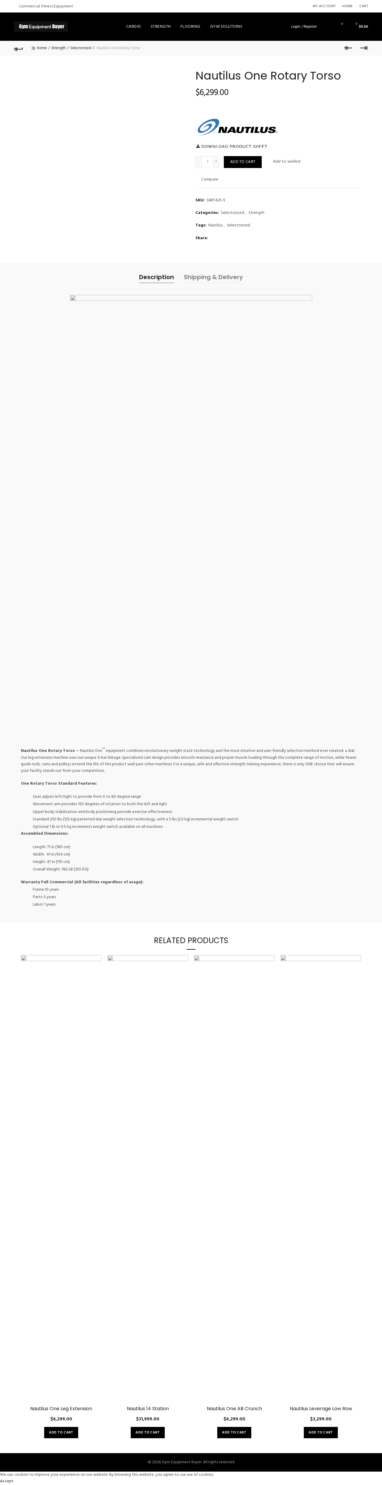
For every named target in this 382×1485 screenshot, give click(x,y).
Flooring (191, 26)
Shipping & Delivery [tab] (213, 888)
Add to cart (242, 161)
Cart (363, 6)
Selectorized (80, 48)
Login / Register (304, 27)
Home (347, 6)
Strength (161, 26)
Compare (209, 179)
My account (324, 6)
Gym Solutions (226, 26)
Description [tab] (156, 888)
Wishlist (342, 24)
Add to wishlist (287, 161)
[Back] (18, 48)
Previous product (348, 48)
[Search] (325, 26)
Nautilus (215, 225)
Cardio (133, 26)
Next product (363, 48)
